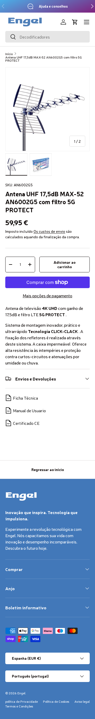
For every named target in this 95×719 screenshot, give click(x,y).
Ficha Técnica (25, 398)
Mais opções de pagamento (47, 295)
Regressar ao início (47, 469)
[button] (75, 22)
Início (9, 53)
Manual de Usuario (29, 410)
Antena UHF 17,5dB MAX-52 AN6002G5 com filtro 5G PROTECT (43, 59)
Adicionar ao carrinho (64, 264)
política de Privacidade (21, 701)
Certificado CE (26, 423)
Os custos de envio (49, 231)
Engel (21, 693)
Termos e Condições (19, 706)
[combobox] (47, 37)
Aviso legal (82, 701)
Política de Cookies (56, 701)
